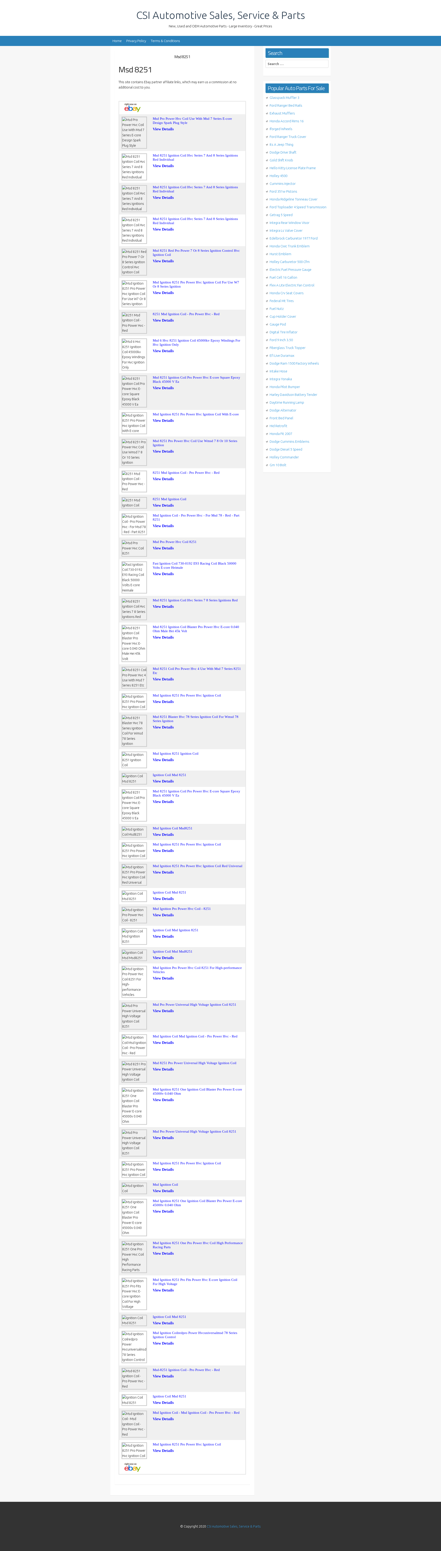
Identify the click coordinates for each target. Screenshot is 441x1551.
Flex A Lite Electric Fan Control (292, 285)
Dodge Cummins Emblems (289, 441)
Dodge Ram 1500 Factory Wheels (294, 363)
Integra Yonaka (281, 379)
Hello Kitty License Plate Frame (293, 168)
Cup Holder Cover (283, 316)
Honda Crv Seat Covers (287, 293)
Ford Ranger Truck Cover (288, 137)
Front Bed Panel (281, 418)
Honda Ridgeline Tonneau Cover (293, 199)
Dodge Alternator (283, 410)
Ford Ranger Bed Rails (286, 105)
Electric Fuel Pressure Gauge (290, 269)
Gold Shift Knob (281, 160)
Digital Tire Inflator (283, 332)
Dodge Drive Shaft (283, 152)
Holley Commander (284, 457)
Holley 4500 (278, 176)
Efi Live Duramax (282, 355)
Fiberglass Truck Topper (287, 348)
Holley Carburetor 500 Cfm (290, 262)
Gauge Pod (278, 324)
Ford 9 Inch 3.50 (281, 340)
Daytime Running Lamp (287, 402)
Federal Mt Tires (282, 301)
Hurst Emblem (280, 254)
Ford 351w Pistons (283, 191)
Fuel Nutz (277, 309)
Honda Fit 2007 (281, 434)
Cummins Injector (283, 184)
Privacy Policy (136, 41)
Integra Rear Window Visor (289, 223)
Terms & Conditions (165, 41)
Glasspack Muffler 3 (284, 98)
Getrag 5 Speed (281, 215)
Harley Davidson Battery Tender (293, 395)
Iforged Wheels (281, 129)
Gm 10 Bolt (278, 465)
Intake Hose (278, 371)
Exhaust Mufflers (282, 113)
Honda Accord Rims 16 (287, 121)
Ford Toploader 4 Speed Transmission (298, 207)
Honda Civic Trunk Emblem (290, 246)
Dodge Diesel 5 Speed (286, 449)
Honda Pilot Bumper (285, 387)
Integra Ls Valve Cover (286, 230)
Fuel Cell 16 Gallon (283, 277)
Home (117, 41)
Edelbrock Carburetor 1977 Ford (294, 238)
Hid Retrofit (278, 426)
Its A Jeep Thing (281, 144)
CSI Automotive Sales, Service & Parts (220, 15)
